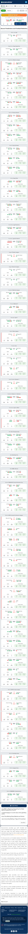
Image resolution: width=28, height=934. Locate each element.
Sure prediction (18, 918)
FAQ (15, 907)
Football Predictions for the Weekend (22, 911)
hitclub (4, 920)
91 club (8, 918)
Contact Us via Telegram (16, 914)
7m (24, 919)
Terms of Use (7, 907)
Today (3, 10)
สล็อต (22, 918)
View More (23, 822)
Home (3, 907)
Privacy (12, 907)
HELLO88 (4, 918)
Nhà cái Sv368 (7, 917)
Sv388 (15, 917)
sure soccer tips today (14, 919)
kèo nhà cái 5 (20, 919)
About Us (24, 907)
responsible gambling (11, 925)
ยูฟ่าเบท (12, 917)
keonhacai (7, 919)
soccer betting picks (18, 834)
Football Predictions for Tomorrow (13, 911)
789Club (18, 917)
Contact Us (20, 907)
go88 (11, 918)
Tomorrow (9, 10)
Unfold (8, 921)
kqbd (13, 918)
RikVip (22, 917)
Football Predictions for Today (4, 910)
